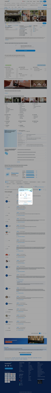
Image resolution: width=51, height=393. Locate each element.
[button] (25, 196)
